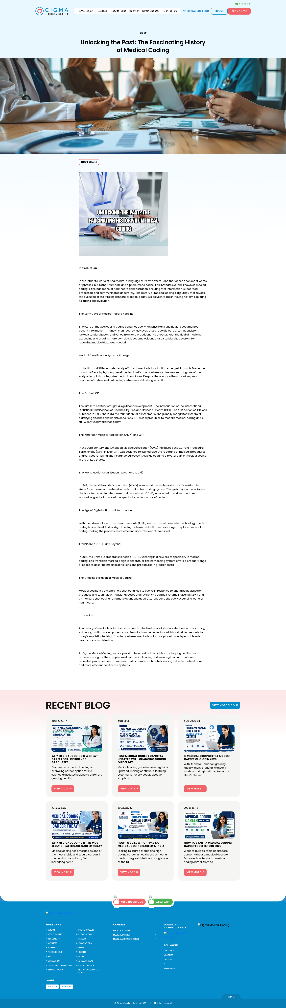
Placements (54, 938)
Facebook (169, 950)
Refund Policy (55, 969)
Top (230, 997)
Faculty (52, 986)
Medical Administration (126, 939)
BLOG (143, 33)
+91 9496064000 (197, 11)
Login (220, 11)
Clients (82, 952)
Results (115, 11)
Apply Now (238, 11)
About (89, 11)
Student (66, 986)
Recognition (85, 934)
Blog (81, 956)
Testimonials (55, 952)
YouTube (168, 955)
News (81, 947)
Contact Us (170, 11)
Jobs (123, 11)
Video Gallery (55, 934)
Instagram (169, 968)
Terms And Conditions (60, 965)
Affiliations (54, 961)
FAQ (50, 956)
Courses (102, 11)
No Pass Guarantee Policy (88, 971)
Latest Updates (151, 11)
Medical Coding (121, 930)
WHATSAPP (163, 902)
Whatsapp (244, 3)
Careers (52, 947)
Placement (134, 11)
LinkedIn (168, 959)
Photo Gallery (86, 929)
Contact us (85, 943)
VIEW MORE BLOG (223, 705)
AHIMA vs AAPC (86, 961)
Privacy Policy (86, 965)
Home (81, 11)
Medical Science (121, 934)
